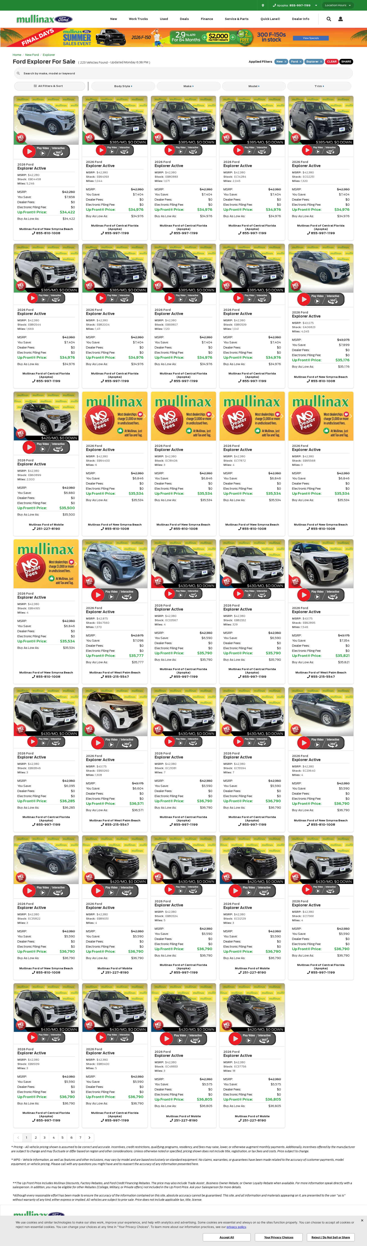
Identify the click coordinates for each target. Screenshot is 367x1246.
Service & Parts (236, 19)
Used (164, 19)
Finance (207, 19)
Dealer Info (300, 19)
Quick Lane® (270, 19)
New (113, 19)
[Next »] (89, 1137)
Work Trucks (138, 19)
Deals (184, 19)
